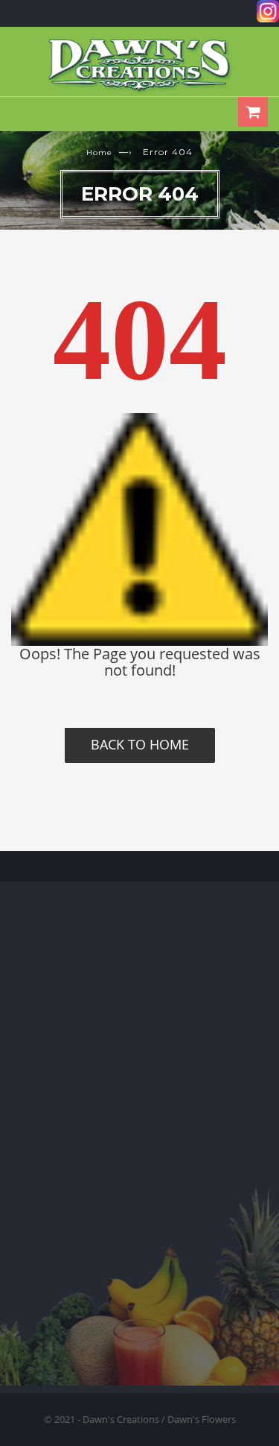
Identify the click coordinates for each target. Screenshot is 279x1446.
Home (99, 152)
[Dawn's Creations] (140, 65)
